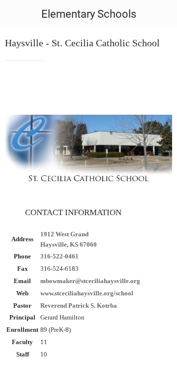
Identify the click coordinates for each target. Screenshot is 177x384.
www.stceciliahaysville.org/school (86, 293)
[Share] (160, 90)
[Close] (14, 14)
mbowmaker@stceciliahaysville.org (90, 281)
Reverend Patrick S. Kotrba (78, 305)
